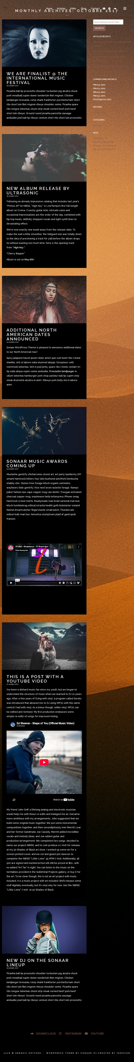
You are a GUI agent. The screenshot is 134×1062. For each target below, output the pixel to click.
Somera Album (113, 92)
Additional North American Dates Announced (109, 59)
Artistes (61, 8)
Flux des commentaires (104, 145)
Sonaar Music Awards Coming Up (109, 66)
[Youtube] (104, 8)
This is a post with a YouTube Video (110, 72)
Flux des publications (103, 142)
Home (49, 8)
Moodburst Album (115, 85)
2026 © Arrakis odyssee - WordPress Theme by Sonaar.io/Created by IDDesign (67, 1053)
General (97, 125)
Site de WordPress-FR (104, 149)
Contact (95, 8)
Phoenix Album (113, 88)
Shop (83, 8)
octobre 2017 (99, 112)
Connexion (98, 138)
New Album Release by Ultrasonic (110, 51)
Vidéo (73, 8)
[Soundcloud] (114, 8)
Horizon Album (113, 95)
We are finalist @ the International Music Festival (112, 44)
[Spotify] (109, 8)
